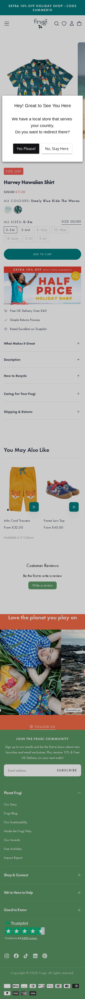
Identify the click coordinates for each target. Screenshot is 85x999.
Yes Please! (26, 148)
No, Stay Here (56, 148)
